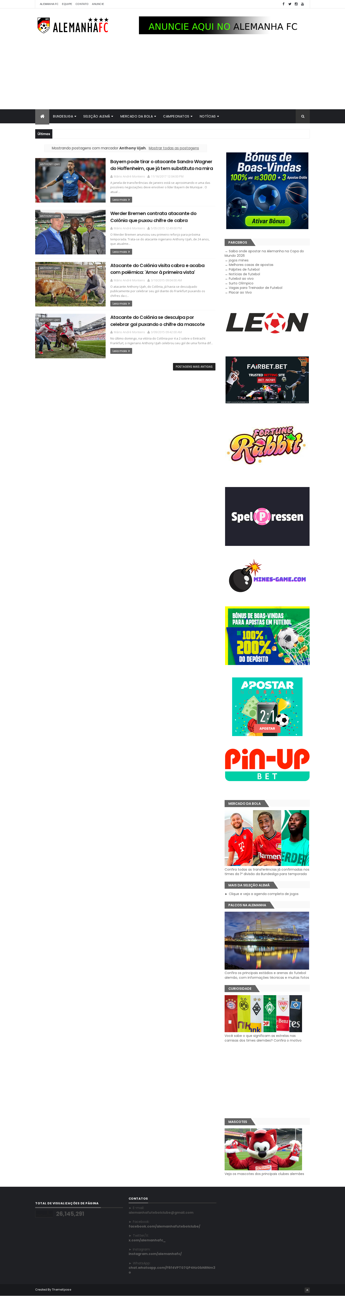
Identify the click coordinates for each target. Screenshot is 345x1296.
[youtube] (302, 4)
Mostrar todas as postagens (174, 148)
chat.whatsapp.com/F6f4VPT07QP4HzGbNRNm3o (172, 1270)
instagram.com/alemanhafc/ (155, 1253)
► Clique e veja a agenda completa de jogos (262, 894)
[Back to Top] (307, 1290)
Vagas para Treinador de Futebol (255, 287)
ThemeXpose (61, 1290)
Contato (82, 4)
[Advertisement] (172, 74)
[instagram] (296, 4)
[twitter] (289, 4)
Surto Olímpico (241, 283)
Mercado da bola (136, 116)
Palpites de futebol (244, 269)
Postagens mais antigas (194, 367)
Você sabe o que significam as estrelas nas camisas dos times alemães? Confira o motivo (263, 1038)
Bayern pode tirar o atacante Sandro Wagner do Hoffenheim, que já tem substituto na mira (161, 165)
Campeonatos (176, 116)
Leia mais (120, 199)
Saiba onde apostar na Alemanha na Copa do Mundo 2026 (264, 253)
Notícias (208, 116)
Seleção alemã (96, 116)
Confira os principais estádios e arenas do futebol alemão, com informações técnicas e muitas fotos (267, 975)
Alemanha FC (49, 4)
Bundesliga (63, 116)
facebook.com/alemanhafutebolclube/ (164, 1226)
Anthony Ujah (50, 164)
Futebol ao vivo (241, 278)
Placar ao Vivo (240, 292)
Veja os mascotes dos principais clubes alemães (264, 1173)
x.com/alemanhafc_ (147, 1240)
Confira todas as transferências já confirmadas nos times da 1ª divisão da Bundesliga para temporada (267, 871)
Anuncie (98, 4)
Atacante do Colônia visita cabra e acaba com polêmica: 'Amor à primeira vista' (157, 269)
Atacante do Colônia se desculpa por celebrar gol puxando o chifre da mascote (157, 320)
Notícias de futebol (244, 274)
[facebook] (283, 4)
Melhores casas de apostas (251, 264)
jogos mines (239, 260)
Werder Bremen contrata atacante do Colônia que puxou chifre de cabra (153, 216)
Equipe (67, 4)
